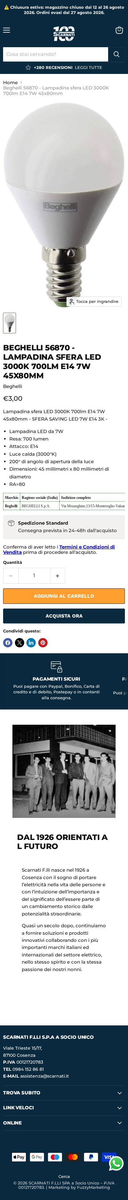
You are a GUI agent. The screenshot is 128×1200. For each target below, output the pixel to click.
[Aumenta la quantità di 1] (58, 575)
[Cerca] (116, 54)
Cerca (64, 1176)
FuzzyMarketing (93, 1187)
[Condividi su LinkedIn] (31, 642)
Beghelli (12, 386)
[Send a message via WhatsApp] (116, 1163)
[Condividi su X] (19, 642)
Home (10, 82)
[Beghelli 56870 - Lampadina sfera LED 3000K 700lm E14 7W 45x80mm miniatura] (9, 323)
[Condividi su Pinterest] (43, 642)
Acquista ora (64, 616)
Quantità (12, 562)
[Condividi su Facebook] (7, 642)
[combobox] (55, 54)
